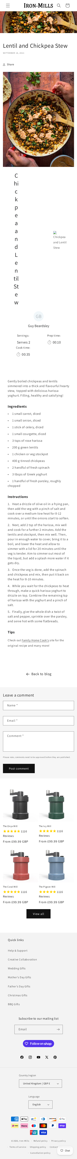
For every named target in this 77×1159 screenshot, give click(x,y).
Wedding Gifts (17, 968)
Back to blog (41, 674)
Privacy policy (58, 1140)
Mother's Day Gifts (19, 977)
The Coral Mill (10, 886)
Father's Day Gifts (19, 986)
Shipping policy (38, 1147)
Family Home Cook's (35, 640)
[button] (8, 5)
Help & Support (17, 950)
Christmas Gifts (17, 995)
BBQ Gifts (14, 1004)
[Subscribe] (58, 1029)
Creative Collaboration (22, 959)
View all (38, 914)
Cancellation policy (40, 1152)
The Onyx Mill (10, 826)
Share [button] (10, 64)
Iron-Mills (24, 1140)
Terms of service (17, 1147)
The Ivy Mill (45, 826)
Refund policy (41, 1140)
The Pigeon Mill (47, 886)
